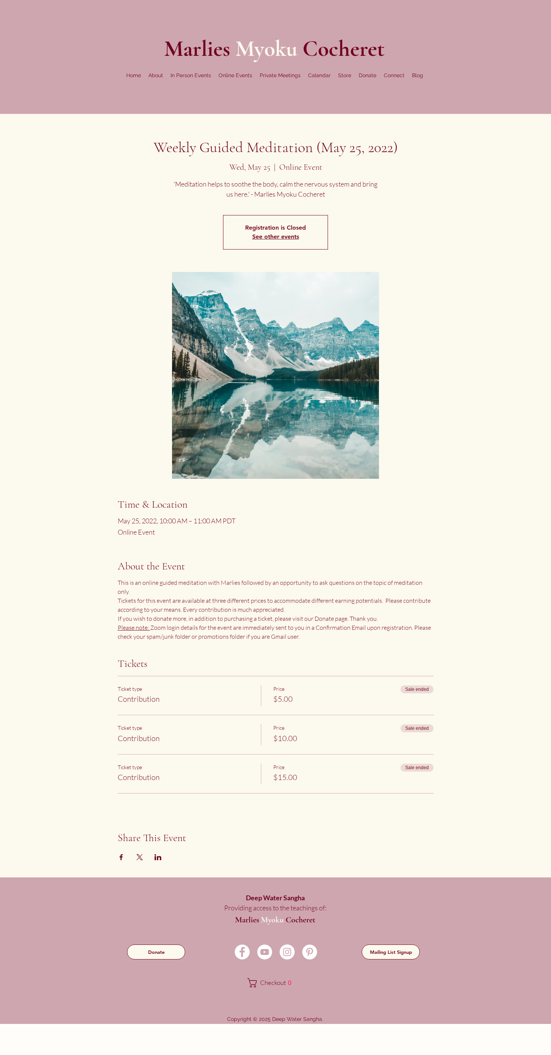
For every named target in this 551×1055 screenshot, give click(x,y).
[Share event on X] (139, 857)
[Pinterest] (309, 951)
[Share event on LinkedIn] (158, 857)
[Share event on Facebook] (121, 857)
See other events (275, 236)
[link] (274, 983)
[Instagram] (287, 951)
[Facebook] (242, 951)
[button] (156, 75)
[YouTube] (264, 951)
